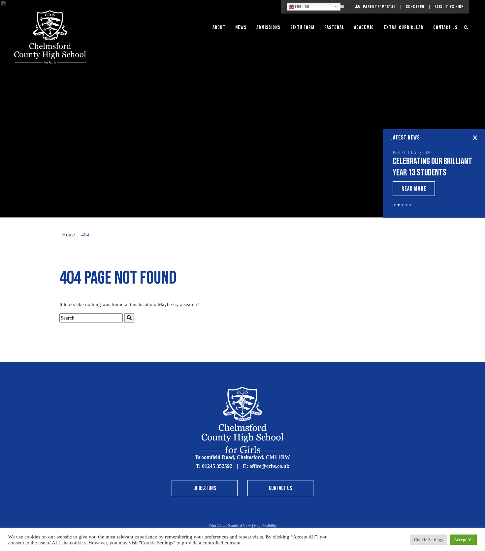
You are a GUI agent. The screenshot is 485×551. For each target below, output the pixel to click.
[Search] (129, 318)
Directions (204, 488)
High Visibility (265, 525)
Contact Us (445, 27)
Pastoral (334, 27)
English (301, 7)
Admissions (268, 27)
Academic (364, 27)
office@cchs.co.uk (269, 466)
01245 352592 (217, 466)
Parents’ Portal (379, 7)
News (240, 27)
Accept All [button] (463, 539)
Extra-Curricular (403, 27)
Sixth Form (302, 27)
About (218, 27)
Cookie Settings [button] (428, 539)
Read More (414, 188)
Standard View (239, 525)
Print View (217, 525)
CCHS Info (415, 7)
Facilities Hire (449, 7)
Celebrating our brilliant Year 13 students (432, 167)
